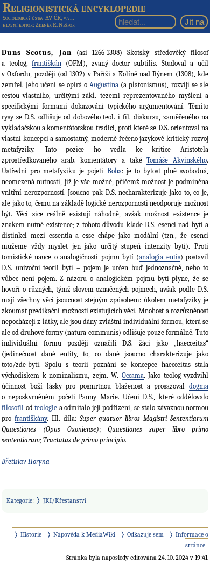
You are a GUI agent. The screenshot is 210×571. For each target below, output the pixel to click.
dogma (198, 386)
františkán (46, 63)
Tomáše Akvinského (176, 160)
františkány (31, 418)
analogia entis (159, 257)
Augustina (103, 85)
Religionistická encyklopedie (74, 7)
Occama (133, 375)
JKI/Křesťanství (64, 500)
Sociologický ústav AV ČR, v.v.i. (38, 18)
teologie (45, 408)
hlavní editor (18, 25)
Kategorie (19, 500)
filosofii (13, 408)
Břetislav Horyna (26, 461)
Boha (114, 171)
